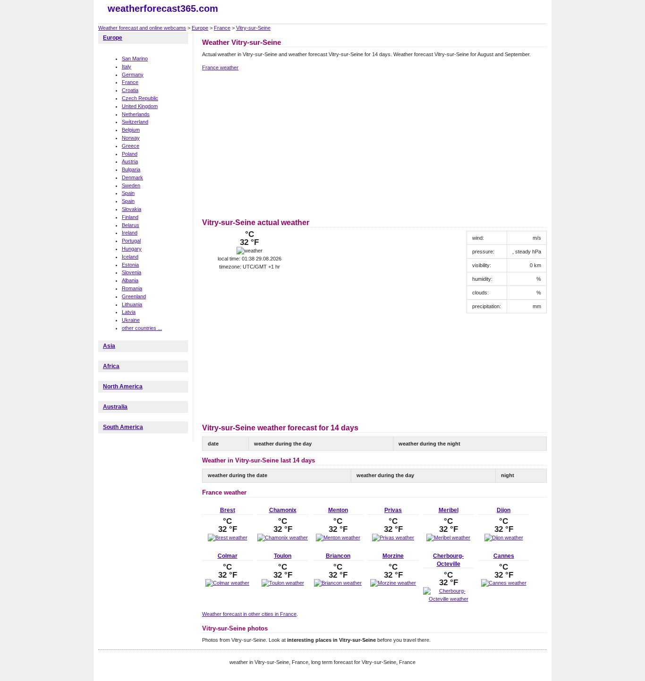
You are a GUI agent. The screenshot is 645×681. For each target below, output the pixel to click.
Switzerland (135, 122)
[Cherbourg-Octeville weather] (448, 599)
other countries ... (142, 328)
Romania (132, 288)
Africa (111, 366)
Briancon (338, 556)
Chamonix (283, 510)
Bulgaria (131, 169)
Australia (115, 407)
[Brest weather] (227, 537)
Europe (200, 28)
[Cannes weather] (503, 583)
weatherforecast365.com (163, 8)
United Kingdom (140, 106)
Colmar (228, 556)
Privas (393, 510)
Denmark (132, 177)
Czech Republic (140, 98)
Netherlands (136, 114)
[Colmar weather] (227, 583)
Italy (126, 66)
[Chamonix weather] (282, 537)
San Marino (135, 58)
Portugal (131, 241)
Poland (129, 154)
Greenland (134, 296)
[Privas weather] (393, 537)
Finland (130, 217)
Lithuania (132, 304)
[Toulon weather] (283, 583)
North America (123, 386)
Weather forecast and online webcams (142, 28)
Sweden (131, 185)
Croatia (130, 90)
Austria (130, 161)
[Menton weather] (338, 537)
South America (123, 427)
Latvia (129, 312)
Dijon (503, 510)
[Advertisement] (281, 143)
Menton (338, 510)
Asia (109, 346)
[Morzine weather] (393, 583)
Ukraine (131, 320)
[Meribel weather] (448, 537)
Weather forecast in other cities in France (249, 614)
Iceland (130, 257)
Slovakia (131, 209)
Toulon (282, 556)
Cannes (503, 556)
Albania (130, 280)
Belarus (130, 225)
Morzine (393, 556)
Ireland (129, 232)
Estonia (130, 265)
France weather (220, 67)
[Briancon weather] (338, 583)
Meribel (448, 510)
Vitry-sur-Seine (253, 28)
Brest (227, 510)
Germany (133, 74)
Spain (128, 193)
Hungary (132, 249)
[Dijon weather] (503, 537)
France (222, 28)
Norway (131, 138)
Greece (130, 146)
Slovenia (131, 272)
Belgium (131, 130)
